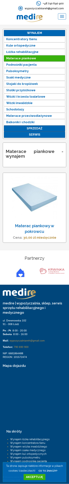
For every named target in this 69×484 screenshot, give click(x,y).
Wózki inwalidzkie (19, 103)
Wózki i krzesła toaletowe (25, 96)
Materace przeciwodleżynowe (29, 116)
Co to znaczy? (47, 471)
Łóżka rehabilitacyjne (22, 52)
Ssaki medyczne (18, 77)
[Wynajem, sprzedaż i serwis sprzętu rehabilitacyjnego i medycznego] (21, 16)
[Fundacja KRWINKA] (50, 271)
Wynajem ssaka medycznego (28, 450)
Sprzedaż (34, 128)
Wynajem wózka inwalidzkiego (28, 446)
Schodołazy (15, 109)
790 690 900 (21, 346)
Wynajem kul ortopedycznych (28, 453)
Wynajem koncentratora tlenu (27, 442)
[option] (19, 272)
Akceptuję (34, 477)
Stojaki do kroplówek (22, 84)
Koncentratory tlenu (21, 39)
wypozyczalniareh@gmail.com (27, 340)
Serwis (34, 134)
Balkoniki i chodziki (20, 122)
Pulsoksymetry (17, 71)
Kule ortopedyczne (21, 45)
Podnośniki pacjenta (21, 64)
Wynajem (34, 33)
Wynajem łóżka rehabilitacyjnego (30, 439)
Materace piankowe (21, 58)
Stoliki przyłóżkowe (21, 90)
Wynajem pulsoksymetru (25, 457)
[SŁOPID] (18, 272)
